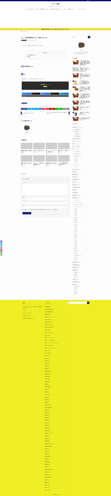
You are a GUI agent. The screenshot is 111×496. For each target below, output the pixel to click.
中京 (47, 355)
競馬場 (76, 197)
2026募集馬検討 (77, 129)
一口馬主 (76, 169)
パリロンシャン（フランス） (79, 204)
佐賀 (75, 215)
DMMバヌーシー (78, 127)
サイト (24, 205)
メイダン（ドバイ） (78, 206)
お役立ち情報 (77, 138)
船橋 (47, 459)
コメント (25, 182)
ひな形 (24, 310)
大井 (76, 224)
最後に (29, 56)
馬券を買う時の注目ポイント (28, 318)
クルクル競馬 (55, 4)
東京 (76, 237)
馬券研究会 (77, 281)
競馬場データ (77, 262)
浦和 (76, 242)
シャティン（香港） (78, 202)
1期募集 (77, 131)
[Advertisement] (55, 19)
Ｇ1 (75, 162)
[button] (24, 109)
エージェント (77, 143)
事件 (75, 171)
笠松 (75, 248)
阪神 (76, 257)
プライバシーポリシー (27, 313)
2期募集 (48, 314)
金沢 (75, 253)
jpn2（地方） (77, 153)
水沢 (47, 422)
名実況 (76, 177)
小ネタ (76, 182)
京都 (76, 213)
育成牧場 (76, 267)
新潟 (75, 233)
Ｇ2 (76, 164)
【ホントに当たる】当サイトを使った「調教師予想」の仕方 (32, 307)
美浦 (76, 276)
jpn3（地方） (77, 155)
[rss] (88, 0)
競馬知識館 (77, 264)
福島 (75, 246)
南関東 (76, 272)
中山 (76, 211)
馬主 (25, 40)
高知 (75, 259)
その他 (48, 329)
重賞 (76, 160)
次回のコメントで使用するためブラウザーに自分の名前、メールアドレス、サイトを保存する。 (41, 209)
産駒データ (77, 195)
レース (76, 148)
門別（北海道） (77, 255)
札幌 (75, 235)
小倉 (75, 228)
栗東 (76, 274)
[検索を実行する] (89, 37)
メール (24, 201)
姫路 (75, 226)
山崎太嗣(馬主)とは (32, 54)
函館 (75, 217)
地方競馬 (76, 179)
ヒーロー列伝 (77, 146)
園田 (75, 222)
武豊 (75, 189)
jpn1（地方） (77, 151)
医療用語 (76, 174)
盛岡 (75, 244)
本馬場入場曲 (77, 187)
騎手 (76, 284)
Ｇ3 (76, 166)
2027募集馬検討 (77, 136)
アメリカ (76, 200)
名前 (24, 197)
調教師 (76, 270)
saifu (27, 131)
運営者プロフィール (27, 315)
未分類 (23, 40)
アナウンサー (77, 141)
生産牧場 (76, 192)
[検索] (89, 0)
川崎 (76, 231)
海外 (76, 291)
